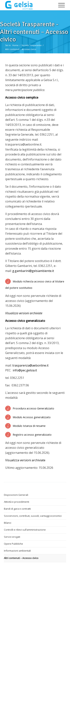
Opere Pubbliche (13, 543)
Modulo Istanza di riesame (29, 426)
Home (15, 45)
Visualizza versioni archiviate (25, 460)
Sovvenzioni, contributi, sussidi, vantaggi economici (33, 515)
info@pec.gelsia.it (25, 370)
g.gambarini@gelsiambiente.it (33, 271)
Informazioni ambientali (17, 550)
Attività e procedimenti (16, 501)
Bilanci (7, 522)
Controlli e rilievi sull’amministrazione (25, 529)
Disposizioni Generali (16, 495)
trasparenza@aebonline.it (30, 365)
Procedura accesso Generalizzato (33, 408)
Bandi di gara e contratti (17, 508)
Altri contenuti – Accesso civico (20, 49)
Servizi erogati (12, 536)
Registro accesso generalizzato (32, 434)
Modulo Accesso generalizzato (32, 417)
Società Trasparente (31, 45)
